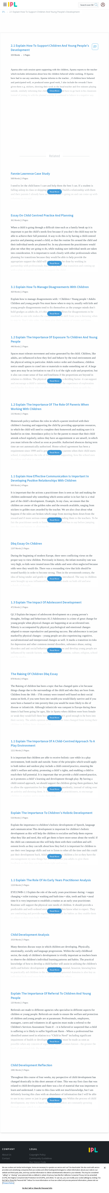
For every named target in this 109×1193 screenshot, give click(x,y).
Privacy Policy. (8, 1183)
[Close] (105, 1168)
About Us (6, 1154)
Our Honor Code (37, 1162)
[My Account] (104, 4)
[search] (96, 5)
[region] (54, 1178)
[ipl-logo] (12, 6)
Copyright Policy (37, 1154)
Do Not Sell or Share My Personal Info (37, 1188)
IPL (3, 12)
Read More (54, 191)
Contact (6, 1158)
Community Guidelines (40, 1158)
